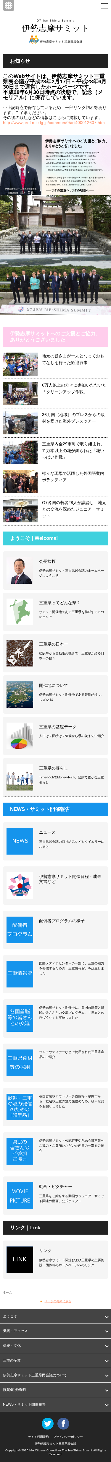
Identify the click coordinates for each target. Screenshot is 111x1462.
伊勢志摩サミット (55, 28)
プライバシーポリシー (68, 1436)
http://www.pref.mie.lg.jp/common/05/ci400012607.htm (54, 122)
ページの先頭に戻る (58, 1301)
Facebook (63, 1424)
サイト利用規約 (38, 1436)
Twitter (48, 1424)
